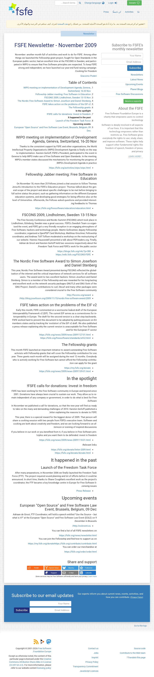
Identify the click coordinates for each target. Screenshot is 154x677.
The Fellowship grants (80, 107)
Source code (139, 648)
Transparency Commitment (85, 666)
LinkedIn (89, 573)
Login (111, 3)
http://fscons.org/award (79, 295)
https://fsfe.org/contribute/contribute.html (75, 543)
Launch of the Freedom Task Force (73, 120)
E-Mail (71, 573)
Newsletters (137, 74)
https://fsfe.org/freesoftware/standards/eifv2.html (65, 338)
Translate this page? (136, 657)
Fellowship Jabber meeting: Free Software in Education (63, 94)
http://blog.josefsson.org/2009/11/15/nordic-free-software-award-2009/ (55, 298)
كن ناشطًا (117, 12)
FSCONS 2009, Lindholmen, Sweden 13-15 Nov (67, 97)
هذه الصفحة (62, 24)
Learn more (92, 576)
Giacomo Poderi (88, 76)
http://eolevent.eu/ (81, 526)
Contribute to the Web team (132, 653)
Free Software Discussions (129, 94)
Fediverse (88, 568)
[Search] (80, 2)
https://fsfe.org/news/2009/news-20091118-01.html (65, 440)
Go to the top (140, 626)
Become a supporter (133, 101)
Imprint (95, 657)
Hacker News (54, 568)
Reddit (36, 568)
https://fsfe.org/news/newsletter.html (78, 535)
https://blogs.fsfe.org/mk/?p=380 (74, 251)
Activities (129, 12)
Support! (54, 573)
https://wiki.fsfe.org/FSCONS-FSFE (73, 254)
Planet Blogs (136, 89)
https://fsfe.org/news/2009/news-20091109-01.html (65, 371)
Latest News (136, 79)
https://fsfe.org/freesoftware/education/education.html (63, 208)
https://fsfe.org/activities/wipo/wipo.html (70, 167)
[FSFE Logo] (20, 9)
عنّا (138, 12)
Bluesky (71, 568)
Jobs (96, 653)
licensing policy (44, 668)
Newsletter (88, 33)
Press (106, 12)
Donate (133, 3)
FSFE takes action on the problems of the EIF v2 (66, 104)
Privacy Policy (91, 662)
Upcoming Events (134, 84)
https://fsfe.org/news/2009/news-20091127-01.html (65, 334)
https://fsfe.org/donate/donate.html (73, 453)
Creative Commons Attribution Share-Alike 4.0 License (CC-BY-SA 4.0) (30, 662)
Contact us (93, 648)
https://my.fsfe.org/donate (77, 368)
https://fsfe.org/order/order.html (80, 551)
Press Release (83, 490)
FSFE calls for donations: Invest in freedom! (69, 114)
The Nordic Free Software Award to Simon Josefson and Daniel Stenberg (54, 101)
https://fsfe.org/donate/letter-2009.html (71, 449)
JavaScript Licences (89, 671)
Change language (93, 3)
